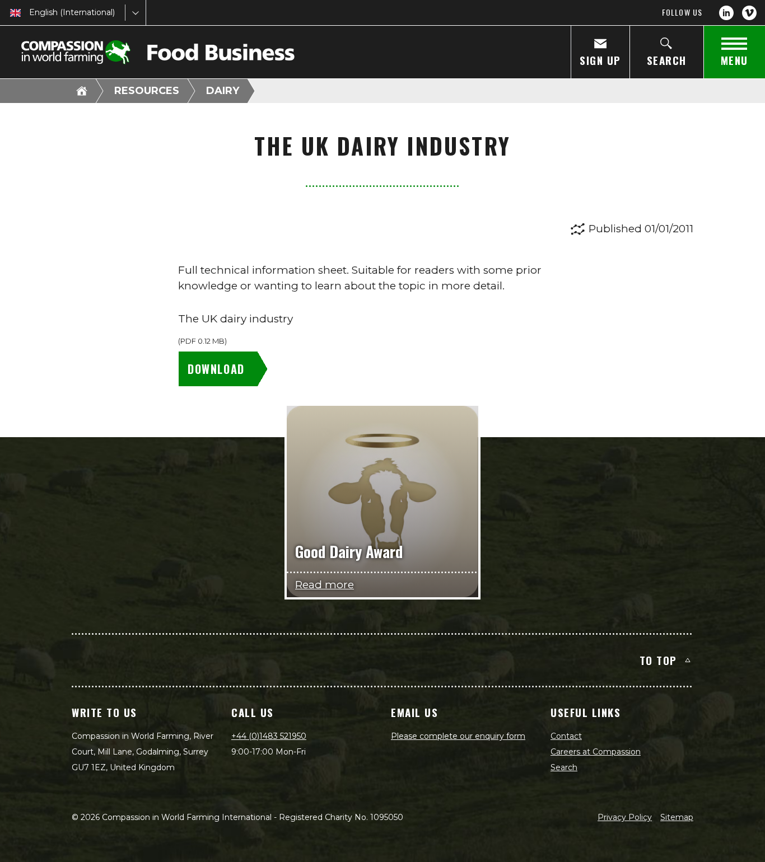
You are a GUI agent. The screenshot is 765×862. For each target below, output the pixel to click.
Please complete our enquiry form (458, 736)
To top (658, 660)
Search (564, 767)
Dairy (222, 91)
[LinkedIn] (726, 13)
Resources (146, 91)
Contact (566, 736)
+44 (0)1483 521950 (268, 736)
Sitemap (676, 817)
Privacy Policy (625, 817)
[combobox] (30, 12)
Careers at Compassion (596, 752)
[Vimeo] (749, 13)
